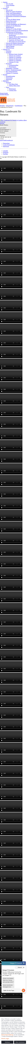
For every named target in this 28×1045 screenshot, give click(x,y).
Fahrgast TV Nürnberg (15, 60)
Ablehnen (7, 1042)
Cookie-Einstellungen (9, 145)
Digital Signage (10, 46)
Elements (8, 82)
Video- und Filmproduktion (13, 13)
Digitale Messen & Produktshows (18, 37)
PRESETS (6, 81)
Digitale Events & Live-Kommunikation (17, 30)
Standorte (8, 52)
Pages (7, 87)
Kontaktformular (10, 76)
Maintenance (12, 89)
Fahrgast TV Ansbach (15, 55)
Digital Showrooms (11, 21)
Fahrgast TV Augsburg (15, 57)
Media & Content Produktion (14, 11)
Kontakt (5, 74)
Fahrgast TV (6, 49)
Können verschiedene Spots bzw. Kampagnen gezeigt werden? (8, 980)
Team (7, 7)
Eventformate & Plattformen (13, 32)
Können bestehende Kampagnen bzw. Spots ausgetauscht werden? (8, 987)
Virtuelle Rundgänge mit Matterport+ (16, 24)
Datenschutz (9, 78)
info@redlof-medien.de (6, 140)
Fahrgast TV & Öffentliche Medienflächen (13, 26)
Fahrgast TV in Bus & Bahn (13, 29)
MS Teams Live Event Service (17, 41)
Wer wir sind (9, 3)
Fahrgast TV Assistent (12, 73)
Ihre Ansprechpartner (11, 71)
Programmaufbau (13, 65)
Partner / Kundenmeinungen (13, 70)
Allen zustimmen (20, 1042)
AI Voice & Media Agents (13, 19)
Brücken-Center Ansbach (16, 54)
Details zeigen (5, 1038)
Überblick (8, 51)
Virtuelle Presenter (11, 22)
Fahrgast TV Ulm (14, 62)
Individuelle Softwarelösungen (14, 44)
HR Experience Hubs (14, 38)
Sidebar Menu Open (14, 85)
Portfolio (5, 8)
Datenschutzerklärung (7, 1034)
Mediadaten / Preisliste (12, 68)
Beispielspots (12, 66)
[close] (24, 963)
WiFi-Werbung (10, 48)
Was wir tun (9, 10)
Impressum (9, 79)
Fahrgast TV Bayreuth (15, 59)
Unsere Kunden (10, 5)
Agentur (5, 2)
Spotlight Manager (4, 94)
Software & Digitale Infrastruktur (15, 43)
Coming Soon (12, 90)
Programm (9, 63)
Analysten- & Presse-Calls (16, 40)
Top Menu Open (13, 84)
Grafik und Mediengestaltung (14, 14)
